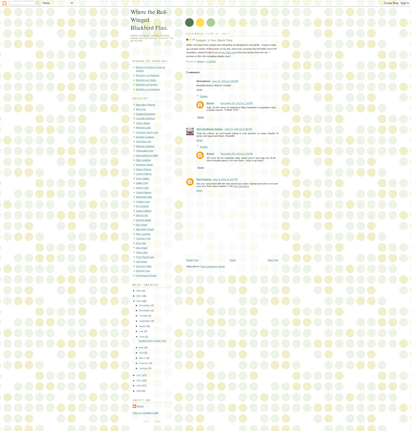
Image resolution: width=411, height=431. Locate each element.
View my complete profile (145, 413)
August (143, 326)
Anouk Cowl (142, 187)
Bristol (210, 103)
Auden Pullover (144, 211)
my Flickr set (228, 52)
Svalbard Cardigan (145, 114)
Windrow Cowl (143, 127)
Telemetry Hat (143, 238)
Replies (204, 96)
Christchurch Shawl (146, 275)
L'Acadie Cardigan (145, 118)
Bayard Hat (142, 215)
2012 (139, 375)
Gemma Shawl (143, 220)
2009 (139, 391)
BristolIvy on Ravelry (147, 84)
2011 (139, 380)
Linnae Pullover (144, 173)
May (141, 347)
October (143, 315)
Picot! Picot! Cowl (145, 257)
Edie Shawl (141, 248)
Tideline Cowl (143, 201)
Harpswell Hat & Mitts (147, 155)
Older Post (272, 260)
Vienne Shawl (143, 123)
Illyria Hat (141, 109)
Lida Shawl (141, 261)
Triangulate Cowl (144, 150)
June (142, 336)
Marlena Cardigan (145, 146)
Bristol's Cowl (143, 270)
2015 (139, 291)
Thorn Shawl (142, 178)
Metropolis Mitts (144, 197)
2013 (139, 301)
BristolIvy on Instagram (148, 89)
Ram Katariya (204, 179)
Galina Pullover (144, 192)
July (141, 331)
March (142, 358)
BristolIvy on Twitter (146, 80)
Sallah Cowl (142, 183)
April (141, 352)
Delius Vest (141, 252)
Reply (200, 89)
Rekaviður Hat (143, 141)
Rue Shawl (141, 224)
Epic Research (241, 186)
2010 (139, 385)
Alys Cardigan (143, 234)
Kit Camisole (142, 206)
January (143, 368)
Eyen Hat (141, 243)
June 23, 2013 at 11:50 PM (238, 129)
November (145, 310)
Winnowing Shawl (145, 229)
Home (233, 260)
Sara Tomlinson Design (210, 129)
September (145, 321)
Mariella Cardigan (145, 137)
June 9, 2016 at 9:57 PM (225, 179)
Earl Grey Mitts (144, 266)
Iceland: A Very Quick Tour (152, 340)
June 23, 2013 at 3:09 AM (225, 81)
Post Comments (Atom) (213, 266)
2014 (139, 296)
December (145, 305)
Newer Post (192, 260)
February (144, 363)
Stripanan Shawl (144, 164)
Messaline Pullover (145, 104)
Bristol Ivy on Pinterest (147, 75)
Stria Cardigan (143, 160)
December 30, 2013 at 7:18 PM (236, 103)
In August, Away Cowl (147, 132)
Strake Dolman (143, 169)
